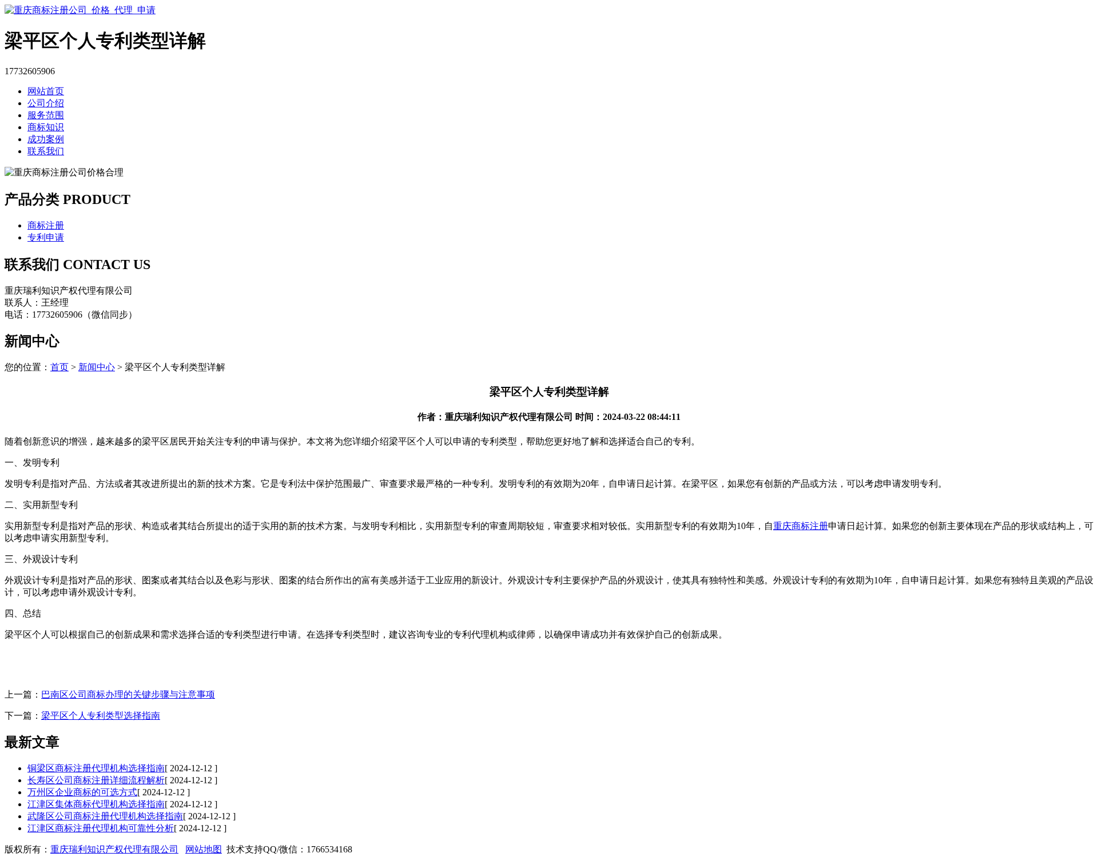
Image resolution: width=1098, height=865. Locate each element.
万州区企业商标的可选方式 (82, 792)
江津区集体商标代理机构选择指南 (96, 804)
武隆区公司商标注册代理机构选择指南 (105, 816)
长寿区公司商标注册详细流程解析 (96, 780)
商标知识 (45, 127)
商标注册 (45, 225)
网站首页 (45, 91)
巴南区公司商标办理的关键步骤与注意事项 (128, 694)
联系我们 (45, 151)
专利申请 (45, 237)
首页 (59, 367)
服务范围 (45, 115)
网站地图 (203, 849)
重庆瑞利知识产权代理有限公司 (114, 849)
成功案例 (45, 139)
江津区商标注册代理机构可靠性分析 (100, 828)
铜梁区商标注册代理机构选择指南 (96, 768)
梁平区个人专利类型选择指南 (100, 715)
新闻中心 (96, 367)
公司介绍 (45, 103)
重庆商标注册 (800, 526)
